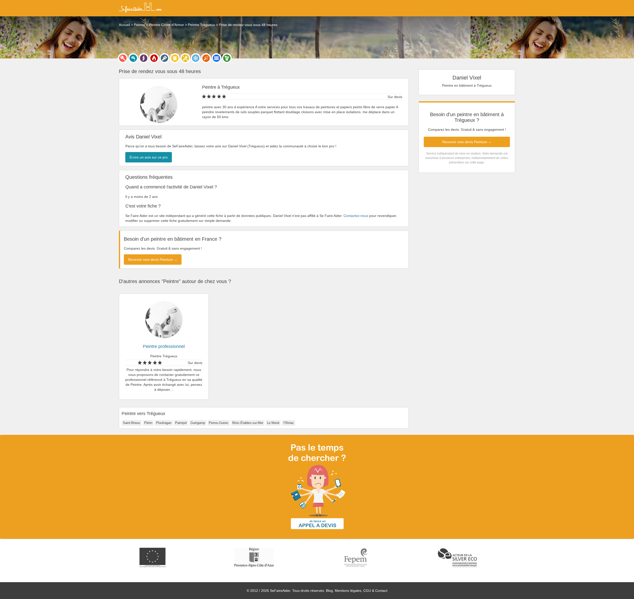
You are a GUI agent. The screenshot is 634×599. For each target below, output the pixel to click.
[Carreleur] (216, 58)
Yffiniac (288, 423)
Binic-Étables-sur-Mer (247, 423)
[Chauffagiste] (154, 58)
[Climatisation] (196, 58)
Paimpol (181, 423)
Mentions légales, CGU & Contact (361, 591)
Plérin (148, 423)
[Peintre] (164, 58)
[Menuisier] (175, 58)
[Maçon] (206, 58)
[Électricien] (144, 58)
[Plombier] (133, 58)
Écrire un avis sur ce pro (149, 157)
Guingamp (197, 423)
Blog (329, 591)
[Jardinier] (227, 58)
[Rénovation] (185, 58)
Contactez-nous (355, 216)
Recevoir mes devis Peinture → (467, 142)
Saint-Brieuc (131, 423)
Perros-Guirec (219, 423)
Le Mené (273, 423)
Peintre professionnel (164, 346)
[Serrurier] (123, 58)
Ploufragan (163, 423)
